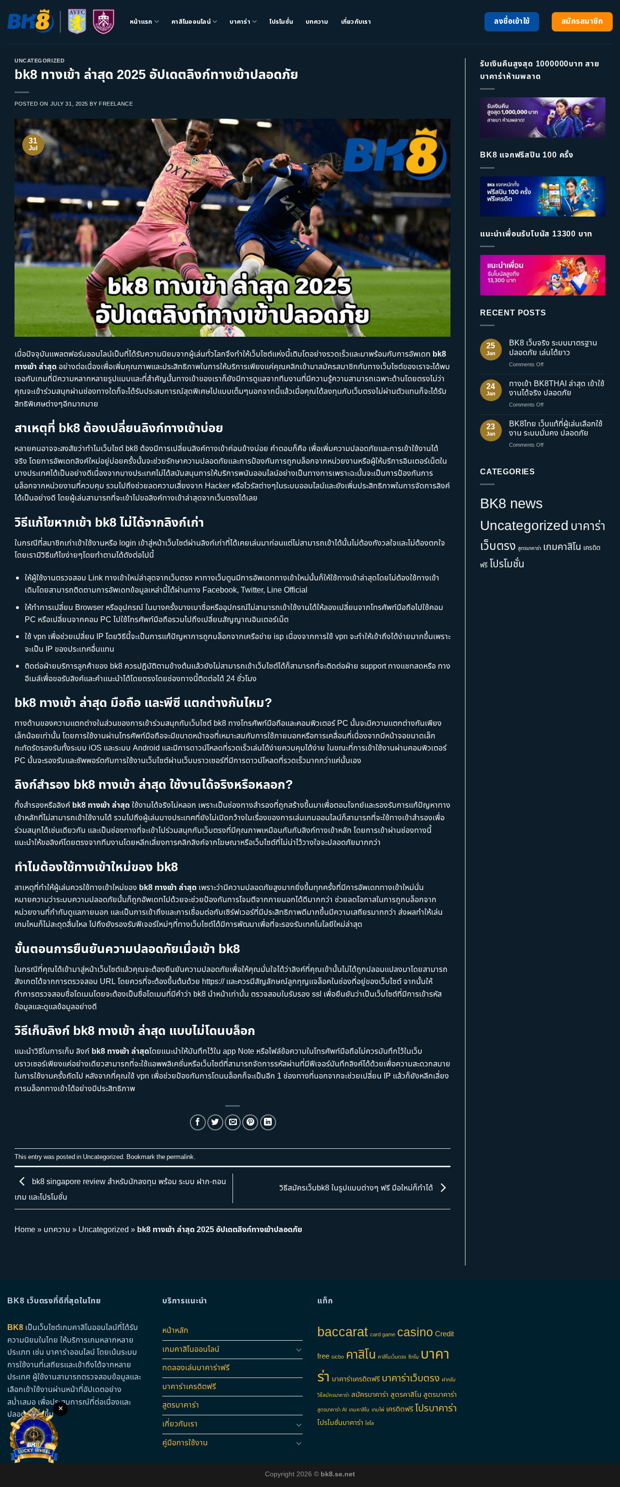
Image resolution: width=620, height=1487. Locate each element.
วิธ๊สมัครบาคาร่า (333, 1395)
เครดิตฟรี (399, 1409)
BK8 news (511, 504)
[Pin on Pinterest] (250, 1122)
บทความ (317, 22)
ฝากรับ (448, 1380)
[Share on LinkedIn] (268, 1122)
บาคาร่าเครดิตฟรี (189, 1387)
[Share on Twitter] (215, 1122)
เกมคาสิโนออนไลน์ (190, 1349)
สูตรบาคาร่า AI (332, 1410)
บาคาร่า (240, 22)
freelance (116, 104)
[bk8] (61, 21)
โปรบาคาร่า (436, 1408)
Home (25, 1230)
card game (382, 1335)
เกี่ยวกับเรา (356, 22)
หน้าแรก (141, 22)
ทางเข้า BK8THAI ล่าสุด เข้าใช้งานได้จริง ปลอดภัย (556, 388)
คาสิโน (361, 1355)
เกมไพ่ (378, 1410)
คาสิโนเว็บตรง (392, 1357)
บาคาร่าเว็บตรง (411, 1378)
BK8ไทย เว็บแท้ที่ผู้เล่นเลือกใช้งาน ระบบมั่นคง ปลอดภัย (556, 429)
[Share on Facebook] (198, 1122)
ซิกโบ (413, 1357)
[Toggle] (299, 1349)
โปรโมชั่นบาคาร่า (340, 1422)
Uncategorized (39, 61)
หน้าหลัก (175, 1330)
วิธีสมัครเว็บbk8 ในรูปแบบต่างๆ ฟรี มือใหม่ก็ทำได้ (357, 1188)
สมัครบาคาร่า (369, 1394)
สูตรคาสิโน (405, 1394)
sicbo (337, 1357)
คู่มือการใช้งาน (185, 1443)
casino (415, 1332)
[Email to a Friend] (233, 1122)
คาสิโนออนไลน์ (191, 22)
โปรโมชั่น (281, 22)
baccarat (342, 1332)
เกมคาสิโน (562, 547)
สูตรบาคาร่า (529, 548)
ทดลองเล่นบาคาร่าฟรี (196, 1368)
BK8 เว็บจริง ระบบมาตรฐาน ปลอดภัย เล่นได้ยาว (553, 348)
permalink (180, 1157)
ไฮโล (369, 1423)
